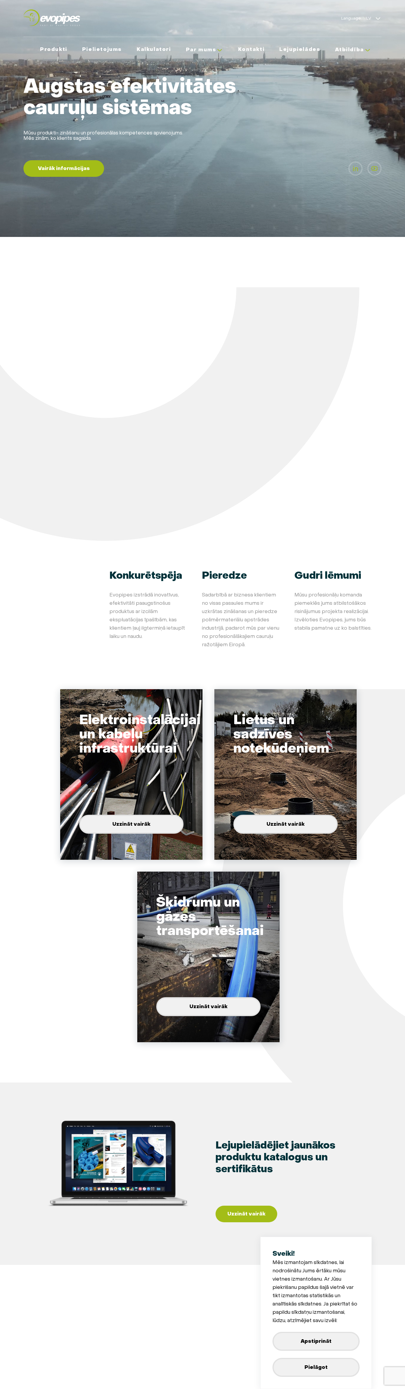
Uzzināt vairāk (131, 824)
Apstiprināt (316, 1341)
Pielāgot (316, 1367)
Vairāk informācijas (64, 168)
